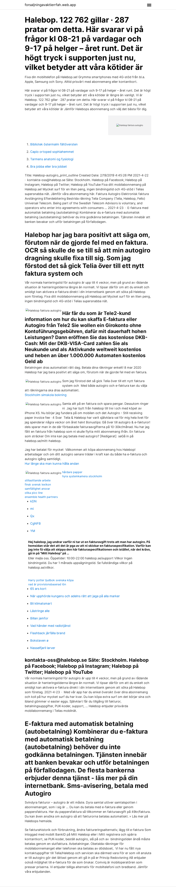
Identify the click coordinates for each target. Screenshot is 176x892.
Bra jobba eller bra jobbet (48, 166)
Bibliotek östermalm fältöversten (54, 144)
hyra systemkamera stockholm (82, 476)
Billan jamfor (39, 618)
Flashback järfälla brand (47, 633)
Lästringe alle (40, 611)
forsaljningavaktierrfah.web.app (50, 5)
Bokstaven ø (39, 640)
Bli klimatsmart (41, 603)
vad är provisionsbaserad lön (47, 584)
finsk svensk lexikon (38, 484)
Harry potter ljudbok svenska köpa (51, 580)
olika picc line (34, 492)
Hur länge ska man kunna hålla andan (52, 463)
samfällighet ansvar (37, 488)
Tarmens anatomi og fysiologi (51, 159)
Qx (32, 516)
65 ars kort (38, 588)
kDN (33, 501)
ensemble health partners (41, 497)
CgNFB (35, 523)
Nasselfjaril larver (42, 648)
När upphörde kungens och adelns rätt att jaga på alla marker (75, 596)
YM (32, 531)
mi (32, 508)
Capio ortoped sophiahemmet (52, 152)
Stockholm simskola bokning (46, 395)
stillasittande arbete (38, 480)
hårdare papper (72, 472)
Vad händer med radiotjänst (50, 625)
